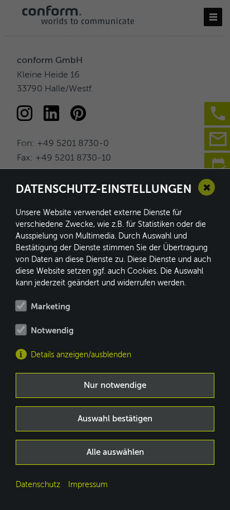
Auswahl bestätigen (115, 419)
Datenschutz (38, 485)
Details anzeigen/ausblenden (81, 355)
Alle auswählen (115, 452)
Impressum (88, 485)
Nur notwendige (115, 385)
